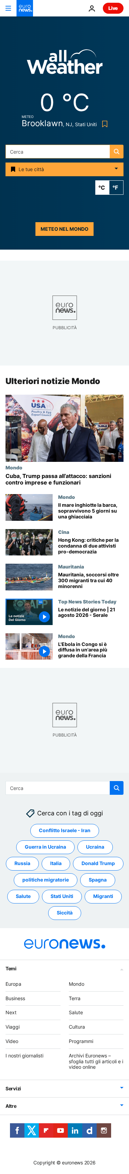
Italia (56, 863)
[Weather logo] (65, 64)
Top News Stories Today (87, 601)
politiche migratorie (45, 880)
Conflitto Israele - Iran (64, 831)
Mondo (14, 467)
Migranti (103, 896)
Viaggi (13, 1027)
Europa (13, 984)
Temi (11, 968)
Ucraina (95, 847)
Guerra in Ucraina (45, 847)
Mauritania (71, 567)
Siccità (65, 913)
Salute (23, 896)
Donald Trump (98, 863)
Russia (22, 863)
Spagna (98, 880)
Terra (74, 998)
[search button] (116, 151)
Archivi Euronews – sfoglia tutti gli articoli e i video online (96, 1061)
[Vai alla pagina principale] (25, 8)
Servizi (13, 1088)
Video (12, 1041)
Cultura (77, 1027)
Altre (11, 1106)
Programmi (81, 1041)
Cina (63, 532)
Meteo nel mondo (64, 229)
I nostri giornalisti (24, 1055)
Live (113, 8)
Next (11, 1013)
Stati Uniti (62, 896)
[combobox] (64, 151)
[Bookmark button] (103, 124)
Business (15, 998)
